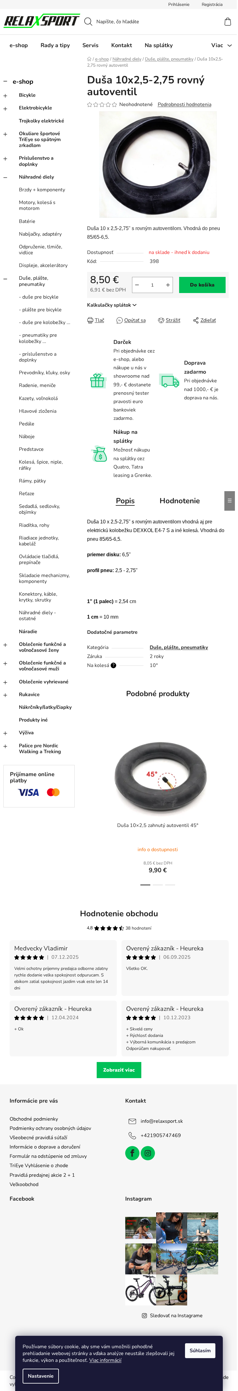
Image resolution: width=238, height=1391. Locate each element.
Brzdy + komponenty (42, 189)
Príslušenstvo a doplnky (36, 161)
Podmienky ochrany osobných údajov (50, 1128)
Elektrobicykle (35, 107)
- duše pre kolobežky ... (44, 322)
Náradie (28, 631)
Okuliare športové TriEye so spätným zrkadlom (40, 139)
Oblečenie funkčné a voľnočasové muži (42, 666)
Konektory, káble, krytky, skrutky (38, 597)
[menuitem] (18, 45)
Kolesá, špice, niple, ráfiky (41, 465)
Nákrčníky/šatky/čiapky (45, 707)
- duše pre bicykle (39, 297)
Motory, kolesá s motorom (37, 205)
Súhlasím (200, 1350)
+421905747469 (161, 1135)
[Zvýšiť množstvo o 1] (168, 285)
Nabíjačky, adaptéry (40, 234)
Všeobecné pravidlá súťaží (38, 1137)
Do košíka (202, 285)
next (224, 806)
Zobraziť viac (119, 1070)
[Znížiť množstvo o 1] (137, 285)
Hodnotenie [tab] (180, 501)
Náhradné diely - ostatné (37, 615)
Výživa (26, 732)
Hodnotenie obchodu (119, 913)
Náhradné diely (36, 177)
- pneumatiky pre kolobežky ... (38, 338)
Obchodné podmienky (34, 1119)
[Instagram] (148, 1153)
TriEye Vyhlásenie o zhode (39, 1165)
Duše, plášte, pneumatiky (33, 281)
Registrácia (212, 4)
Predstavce (31, 449)
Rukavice (29, 694)
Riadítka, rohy (34, 525)
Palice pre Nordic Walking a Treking (40, 748)
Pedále (26, 423)
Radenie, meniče (37, 385)
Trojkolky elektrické (41, 121)
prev (92, 806)
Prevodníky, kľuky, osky (44, 372)
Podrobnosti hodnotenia (184, 104)
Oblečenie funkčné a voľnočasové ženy (42, 647)
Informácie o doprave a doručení (45, 1147)
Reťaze (26, 493)
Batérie (27, 221)
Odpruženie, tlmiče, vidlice (40, 249)
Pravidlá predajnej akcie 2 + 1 (42, 1175)
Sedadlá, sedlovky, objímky (39, 509)
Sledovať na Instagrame (176, 1315)
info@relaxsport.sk (162, 1121)
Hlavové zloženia (37, 411)
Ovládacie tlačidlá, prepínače (39, 559)
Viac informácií (105, 1360)
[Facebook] (132, 1153)
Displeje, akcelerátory (43, 265)
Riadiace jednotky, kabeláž (39, 541)
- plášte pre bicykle (40, 309)
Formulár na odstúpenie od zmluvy (48, 1156)
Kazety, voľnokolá (38, 398)
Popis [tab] (125, 501)
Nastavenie (41, 1376)
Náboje (27, 436)
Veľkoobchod (24, 1184)
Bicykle (27, 95)
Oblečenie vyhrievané (43, 681)
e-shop (23, 81)
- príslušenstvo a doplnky (37, 357)
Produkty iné (33, 720)
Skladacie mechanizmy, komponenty (44, 578)
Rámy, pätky (32, 481)
